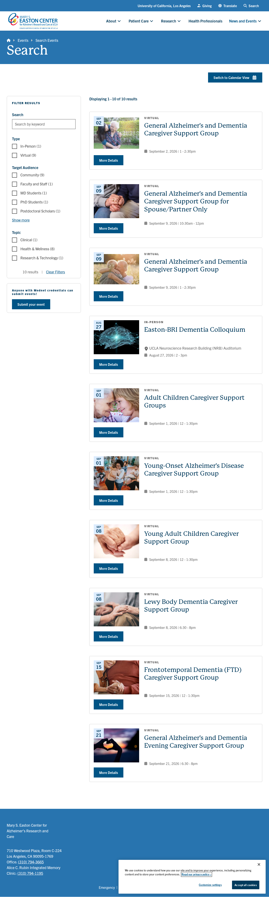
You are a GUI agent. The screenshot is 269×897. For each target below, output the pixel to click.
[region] (192, 877)
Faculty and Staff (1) (36, 183)
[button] (227, 5)
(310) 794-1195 (30, 873)
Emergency (107, 887)
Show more (21, 220)
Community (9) (32, 174)
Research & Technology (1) (41, 257)
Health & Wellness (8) (37, 248)
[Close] (259, 864)
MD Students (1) (33, 192)
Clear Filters (55, 271)
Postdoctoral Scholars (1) (40, 211)
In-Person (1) (30, 146)
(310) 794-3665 (31, 861)
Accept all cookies (246, 885)
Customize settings (210, 885)
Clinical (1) (28, 239)
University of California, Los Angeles (164, 6)
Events (23, 40)
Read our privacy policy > (196, 874)
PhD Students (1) (34, 201)
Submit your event (31, 304)
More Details (108, 160)
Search (17, 114)
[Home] (9, 40)
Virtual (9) (28, 155)
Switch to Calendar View (231, 77)
